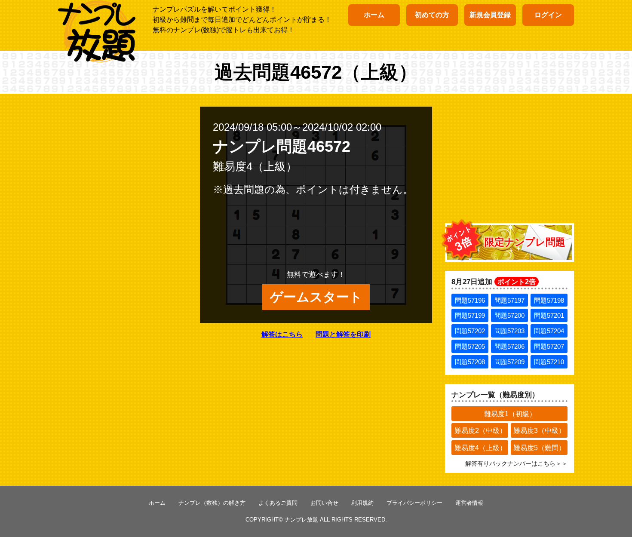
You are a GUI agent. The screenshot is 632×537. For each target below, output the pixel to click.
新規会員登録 (490, 14)
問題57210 (549, 361)
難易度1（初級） (510, 413)
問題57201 (549, 315)
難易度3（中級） (539, 430)
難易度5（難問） (539, 447)
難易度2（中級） (480, 430)
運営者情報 (469, 503)
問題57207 (549, 346)
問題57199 (470, 315)
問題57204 (549, 330)
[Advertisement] (509, 160)
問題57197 (509, 300)
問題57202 (470, 330)
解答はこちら (282, 334)
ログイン (548, 14)
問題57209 (509, 361)
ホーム (374, 14)
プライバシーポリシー (414, 503)
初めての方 (432, 14)
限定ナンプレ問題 (525, 242)
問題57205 (470, 346)
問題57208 (470, 361)
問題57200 (509, 315)
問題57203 (509, 330)
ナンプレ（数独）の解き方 (211, 503)
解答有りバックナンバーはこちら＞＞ (516, 463)
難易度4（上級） (480, 447)
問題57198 (549, 300)
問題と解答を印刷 (343, 334)
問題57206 (509, 346)
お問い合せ (324, 503)
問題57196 (470, 300)
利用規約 (362, 503)
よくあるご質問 (278, 503)
